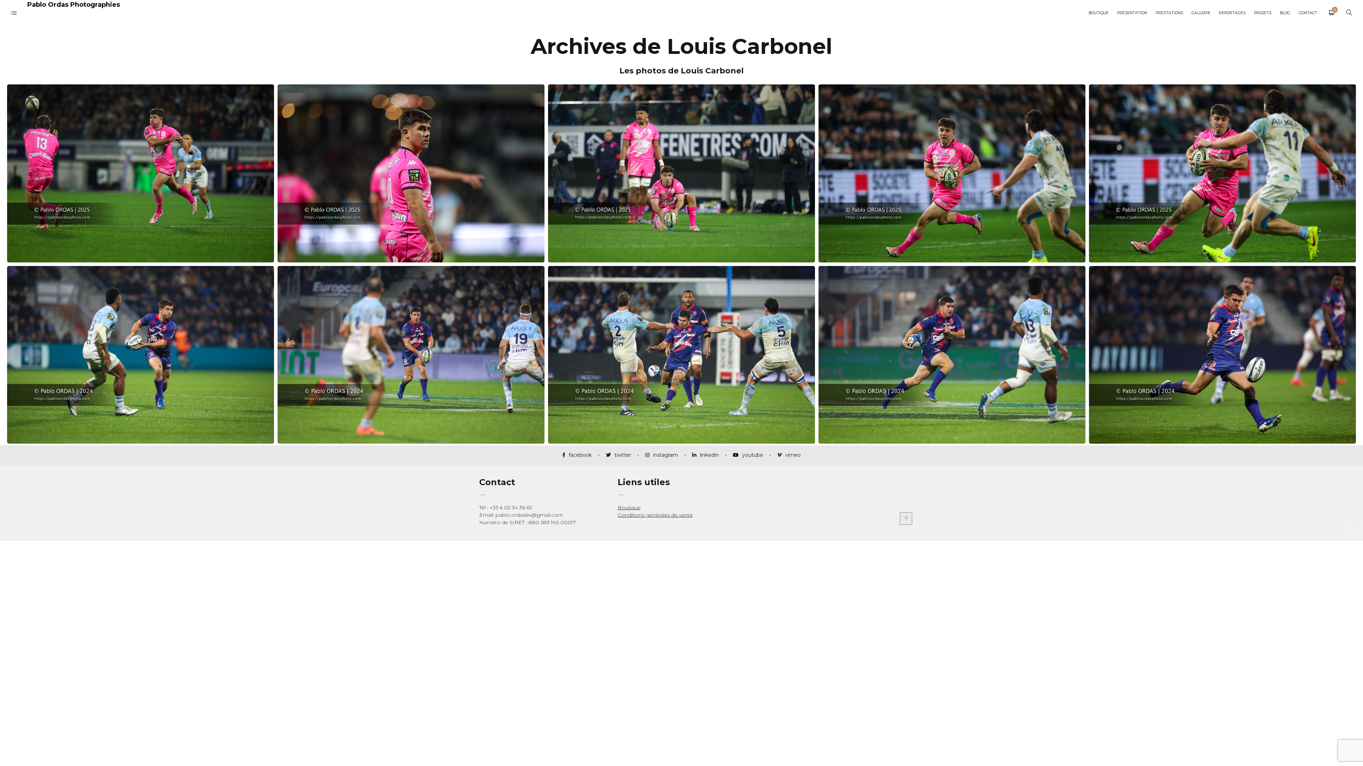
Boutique (629, 507)
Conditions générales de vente (655, 515)
